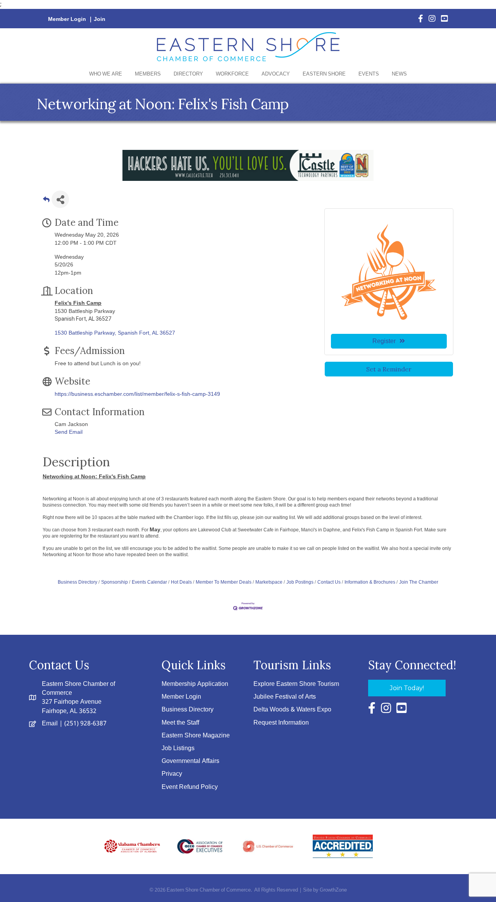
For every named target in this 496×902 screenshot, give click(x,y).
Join (99, 19)
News (399, 74)
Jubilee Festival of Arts (284, 697)
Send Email (69, 432)
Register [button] (384, 341)
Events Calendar (149, 582)
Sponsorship (114, 582)
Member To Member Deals (223, 582)
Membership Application (195, 684)
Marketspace (268, 582)
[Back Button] (46, 201)
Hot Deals (181, 582)
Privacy (172, 774)
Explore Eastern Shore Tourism (296, 684)
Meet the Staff (180, 723)
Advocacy (276, 74)
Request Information (281, 723)
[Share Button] (60, 199)
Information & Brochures (369, 582)
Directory (188, 74)
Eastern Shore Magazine (196, 735)
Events (368, 74)
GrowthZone (333, 890)
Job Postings (299, 582)
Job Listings (178, 748)
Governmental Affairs (190, 761)
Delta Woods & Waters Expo (292, 709)
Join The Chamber (418, 582)
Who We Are (105, 74)
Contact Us (329, 582)
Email (50, 723)
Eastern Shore (324, 74)
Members (148, 74)
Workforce (232, 74)
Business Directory (77, 582)
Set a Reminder (389, 369)
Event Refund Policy (190, 787)
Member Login (67, 19)
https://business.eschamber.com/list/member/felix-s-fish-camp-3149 (137, 394)
